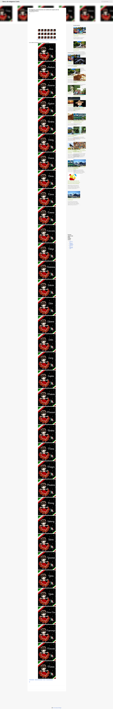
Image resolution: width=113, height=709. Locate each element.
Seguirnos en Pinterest (71, 244)
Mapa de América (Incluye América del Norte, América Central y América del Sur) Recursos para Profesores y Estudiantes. (74, 182)
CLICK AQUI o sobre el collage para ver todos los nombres (47, 39)
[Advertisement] (47, 22)
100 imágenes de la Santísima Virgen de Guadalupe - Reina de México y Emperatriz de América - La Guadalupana (79, 150)
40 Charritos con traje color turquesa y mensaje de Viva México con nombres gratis (79, 109)
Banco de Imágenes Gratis (10, 1)
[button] (29, 13)
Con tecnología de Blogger (57, 707)
